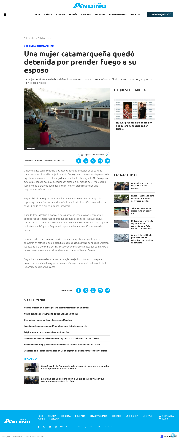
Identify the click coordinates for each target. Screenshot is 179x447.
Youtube (49, 427)
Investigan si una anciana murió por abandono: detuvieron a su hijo (55, 326)
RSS (61, 427)
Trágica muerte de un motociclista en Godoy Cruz (47, 332)
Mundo (41, 419)
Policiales (100, 14)
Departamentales (118, 14)
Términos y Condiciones (86, 427)
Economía (60, 14)
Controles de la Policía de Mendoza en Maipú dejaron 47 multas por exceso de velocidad (65, 351)
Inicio (37, 14)
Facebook (38, 427)
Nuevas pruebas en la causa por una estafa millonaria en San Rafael (56, 308)
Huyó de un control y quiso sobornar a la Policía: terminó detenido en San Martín (62, 345)
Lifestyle (147, 416)
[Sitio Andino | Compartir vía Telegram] (107, 161)
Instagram (55, 427)
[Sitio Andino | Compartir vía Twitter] (85, 161)
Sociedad (85, 14)
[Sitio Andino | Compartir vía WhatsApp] (93, 161)
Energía (73, 14)
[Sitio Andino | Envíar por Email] (100, 161)
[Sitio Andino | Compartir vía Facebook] (78, 161)
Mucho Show (132, 416)
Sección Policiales (34, 161)
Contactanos (70, 427)
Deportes (135, 14)
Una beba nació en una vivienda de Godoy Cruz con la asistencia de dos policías (61, 339)
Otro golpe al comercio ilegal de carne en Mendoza (48, 320)
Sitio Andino (30, 38)
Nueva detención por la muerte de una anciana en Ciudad (51, 314)
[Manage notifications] (173, 435)
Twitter (44, 427)
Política (48, 14)
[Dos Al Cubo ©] (169, 437)
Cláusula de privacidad (106, 427)
